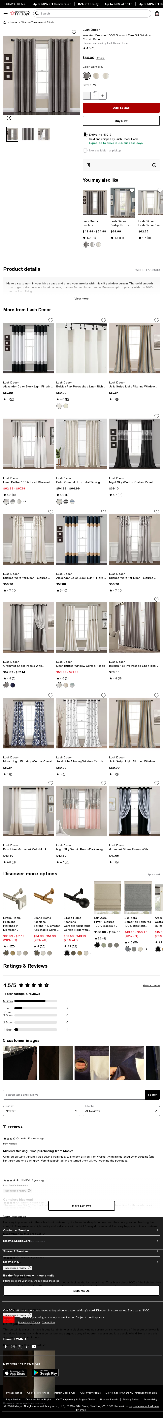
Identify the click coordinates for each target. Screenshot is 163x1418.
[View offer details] (121, 165)
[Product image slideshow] (41, 75)
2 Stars (8, 1022)
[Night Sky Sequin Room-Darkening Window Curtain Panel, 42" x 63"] (81, 811)
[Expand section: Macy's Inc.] (81, 1262)
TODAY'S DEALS (15, 4)
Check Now (48, 1322)
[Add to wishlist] (74, 32)
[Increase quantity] (103, 96)
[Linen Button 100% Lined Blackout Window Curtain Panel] (28, 444)
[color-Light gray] (92, 244)
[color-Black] (65, 501)
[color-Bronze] (6, 953)
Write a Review (151, 985)
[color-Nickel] (19, 953)
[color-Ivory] (98, 244)
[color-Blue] (72, 501)
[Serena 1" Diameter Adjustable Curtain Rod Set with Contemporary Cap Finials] (47, 897)
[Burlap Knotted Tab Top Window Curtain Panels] (123, 203)
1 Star (8, 1029)
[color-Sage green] (103, 945)
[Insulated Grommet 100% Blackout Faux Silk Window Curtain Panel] (95, 203)
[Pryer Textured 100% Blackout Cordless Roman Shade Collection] (107, 897)
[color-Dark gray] (6, 685)
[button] (41, 84)
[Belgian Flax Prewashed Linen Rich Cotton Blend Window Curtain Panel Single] (134, 627)
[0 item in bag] (157, 13)
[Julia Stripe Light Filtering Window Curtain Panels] (134, 723)
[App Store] (15, 1373)
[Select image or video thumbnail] (12, 134)
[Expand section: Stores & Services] (81, 1251)
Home (14, 22)
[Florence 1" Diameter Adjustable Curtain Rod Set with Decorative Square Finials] (16, 897)
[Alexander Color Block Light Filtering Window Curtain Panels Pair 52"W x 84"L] (81, 539)
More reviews (81, 1205)
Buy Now (121, 120)
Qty (95, 91)
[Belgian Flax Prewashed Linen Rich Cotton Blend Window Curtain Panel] (81, 348)
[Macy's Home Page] (20, 13)
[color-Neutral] (59, 501)
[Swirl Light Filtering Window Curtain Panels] (81, 723)
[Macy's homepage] (4, 22)
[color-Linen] (140, 949)
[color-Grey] (6, 501)
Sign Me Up (81, 1290)
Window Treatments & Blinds (37, 22)
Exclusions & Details (29, 1322)
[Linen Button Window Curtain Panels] (81, 627)
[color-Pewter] (25, 953)
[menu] (5, 13)
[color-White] (59, 406)
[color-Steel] (110, 945)
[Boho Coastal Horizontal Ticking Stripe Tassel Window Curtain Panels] (81, 444)
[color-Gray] (134, 949)
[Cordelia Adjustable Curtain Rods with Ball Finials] (77, 897)
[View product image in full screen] (8, 118)
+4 (24, 501)
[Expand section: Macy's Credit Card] (81, 1241)
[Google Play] (45, 1373)
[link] (95, 233)
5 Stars (8, 1001)
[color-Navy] (12, 685)
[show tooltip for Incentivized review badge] (28, 1268)
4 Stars (8, 1008)
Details (100, 58)
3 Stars (8, 1015)
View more (82, 298)
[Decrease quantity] (87, 96)
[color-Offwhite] (19, 501)
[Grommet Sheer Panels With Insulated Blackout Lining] (28, 627)
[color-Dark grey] (85, 244)
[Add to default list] (132, 190)
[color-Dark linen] (65, 685)
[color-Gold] (12, 953)
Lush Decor (91, 29)
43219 (107, 134)
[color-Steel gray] (116, 945)
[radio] (86, 244)
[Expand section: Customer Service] (81, 1230)
